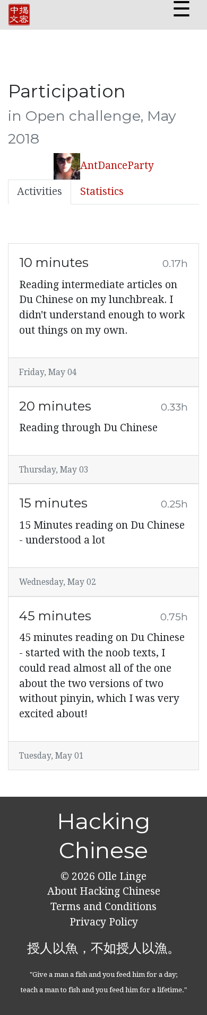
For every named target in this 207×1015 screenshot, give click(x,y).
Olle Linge (120, 876)
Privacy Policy (104, 922)
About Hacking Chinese (103, 891)
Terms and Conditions (103, 907)
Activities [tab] (39, 191)
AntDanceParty (117, 165)
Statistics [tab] (102, 191)
